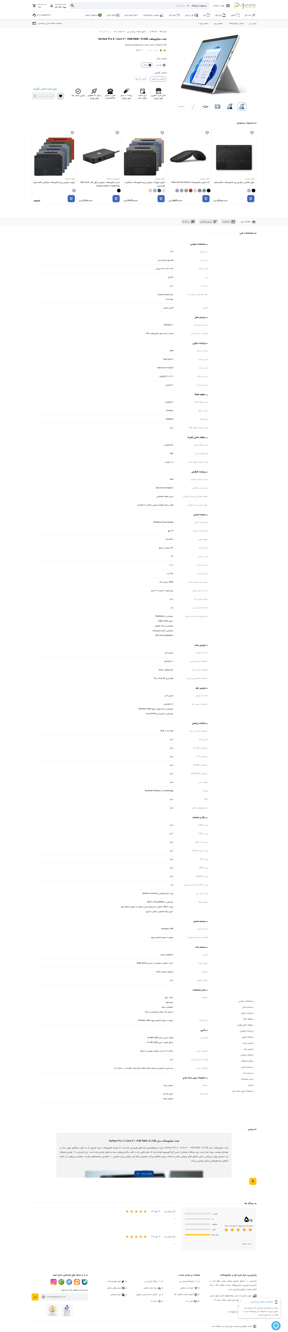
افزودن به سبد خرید (43, 96)
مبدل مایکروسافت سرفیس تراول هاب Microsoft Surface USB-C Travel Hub (145, 184)
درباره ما (154, 1301)
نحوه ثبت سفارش (186, 1287)
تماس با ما (189, 1301)
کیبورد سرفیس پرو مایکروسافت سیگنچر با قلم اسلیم (99, 182)
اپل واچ (218, 15)
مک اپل (248, 15)
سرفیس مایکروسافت (151, 15)
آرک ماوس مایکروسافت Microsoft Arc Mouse (235, 182)
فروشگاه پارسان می (186, 1281)
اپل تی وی (189, 15)
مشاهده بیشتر (144, 1173)
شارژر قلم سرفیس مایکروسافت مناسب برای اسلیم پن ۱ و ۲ (55, 184)
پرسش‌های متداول (114, 1287)
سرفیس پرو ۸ (203, 23)
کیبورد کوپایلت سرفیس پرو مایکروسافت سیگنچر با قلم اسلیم (189, 184)
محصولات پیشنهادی (245, 123)
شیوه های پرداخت (114, 1281)
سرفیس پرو (218, 23)
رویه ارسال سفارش (150, 1287)
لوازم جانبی (111, 15)
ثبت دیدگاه (247, 1243)
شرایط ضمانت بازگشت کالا (183, 1294)
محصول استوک (91, 15)
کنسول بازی (129, 15)
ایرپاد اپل (172, 15)
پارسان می (252, 23)
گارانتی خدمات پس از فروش (146, 1294)
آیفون (233, 15)
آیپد (204, 15)
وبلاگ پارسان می (151, 1281)
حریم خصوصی (115, 1294)
